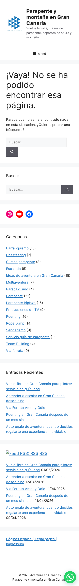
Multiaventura (17, 282)
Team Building (17, 344)
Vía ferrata (14, 351)
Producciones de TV (22, 310)
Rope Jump (15, 323)
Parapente (14, 296)
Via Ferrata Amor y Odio (25, 408)
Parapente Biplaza (21, 303)
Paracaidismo (17, 289)
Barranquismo (17, 248)
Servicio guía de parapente (28, 337)
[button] (70, 577)
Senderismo (16, 330)
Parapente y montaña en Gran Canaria (47, 17)
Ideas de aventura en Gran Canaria (34, 276)
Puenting (13, 316)
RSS (43, 453)
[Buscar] (12, 152)
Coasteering (16, 255)
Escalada (13, 269)
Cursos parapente (20, 262)
